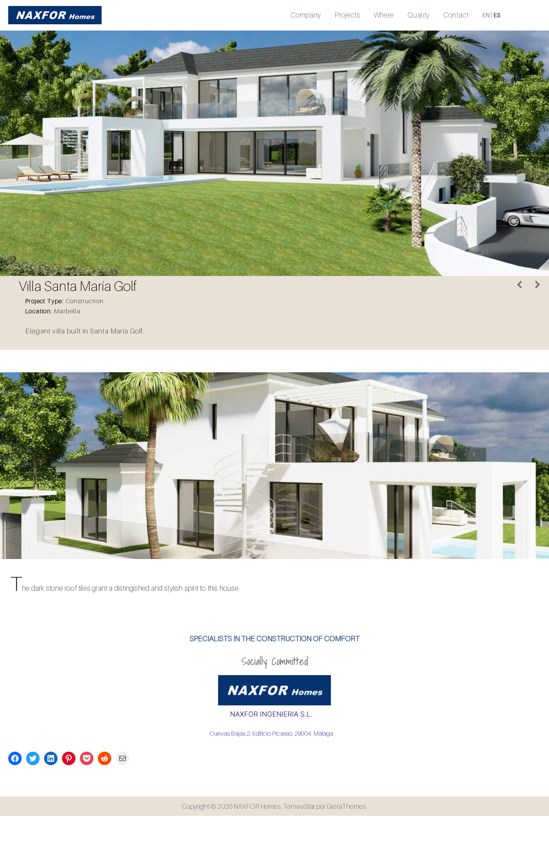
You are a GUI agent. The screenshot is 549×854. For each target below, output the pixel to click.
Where (384, 14)
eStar (308, 806)
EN (486, 15)
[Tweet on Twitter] (33, 758)
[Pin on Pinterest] (68, 758)
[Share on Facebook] (15, 758)
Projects (347, 14)
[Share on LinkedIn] (51, 758)
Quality (418, 14)
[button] (537, 285)
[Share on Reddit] (104, 758)
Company (306, 14)
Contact (456, 14)
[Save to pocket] (86, 758)
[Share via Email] (122, 758)
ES (497, 15)
